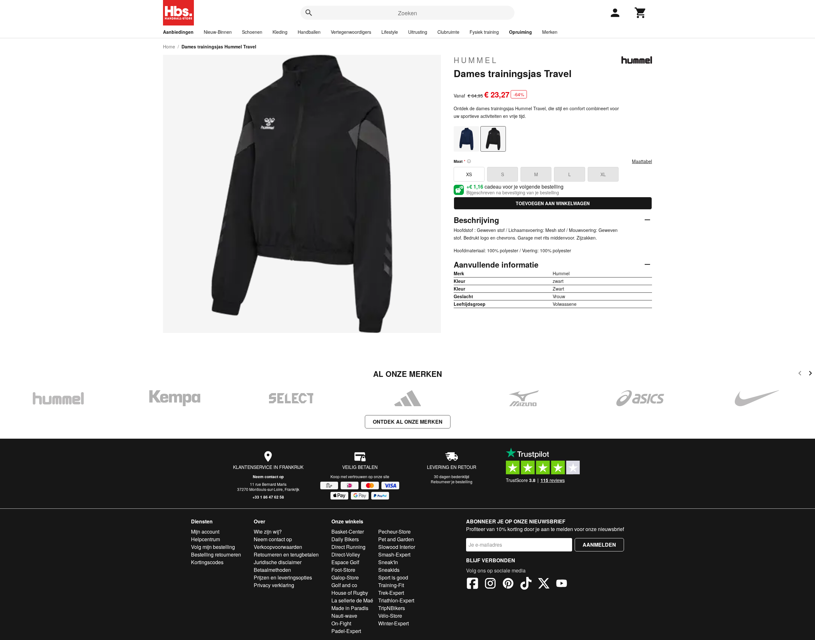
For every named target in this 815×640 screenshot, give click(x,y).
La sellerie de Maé (352, 600)
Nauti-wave (344, 615)
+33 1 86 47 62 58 (268, 497)
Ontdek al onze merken (408, 421)
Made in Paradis (349, 608)
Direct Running (348, 546)
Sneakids (389, 569)
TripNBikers (391, 608)
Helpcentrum (205, 539)
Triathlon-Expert (396, 600)
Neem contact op (268, 476)
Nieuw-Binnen (218, 32)
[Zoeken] (308, 13)
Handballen (309, 32)
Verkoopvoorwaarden (278, 546)
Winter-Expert (393, 623)
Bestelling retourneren (216, 554)
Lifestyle (389, 32)
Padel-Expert (346, 631)
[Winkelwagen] (640, 12)
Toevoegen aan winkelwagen (553, 203)
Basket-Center (347, 531)
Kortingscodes (207, 562)
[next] (810, 374)
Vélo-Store (390, 615)
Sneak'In (388, 562)
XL (603, 174)
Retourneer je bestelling (451, 481)
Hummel (476, 60)
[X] (543, 584)
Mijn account (205, 531)
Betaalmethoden (272, 569)
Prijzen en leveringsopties (283, 577)
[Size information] (469, 161)
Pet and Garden (396, 539)
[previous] (799, 374)
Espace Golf (345, 562)
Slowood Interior (396, 546)
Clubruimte (448, 32)
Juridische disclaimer (277, 562)
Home (169, 46)
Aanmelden (599, 544)
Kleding (280, 32)
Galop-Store (345, 577)
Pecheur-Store (394, 531)
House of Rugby (349, 592)
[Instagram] (490, 584)
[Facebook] (472, 584)
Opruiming (520, 32)
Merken (549, 32)
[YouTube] (561, 584)
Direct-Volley (345, 554)
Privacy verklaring (274, 585)
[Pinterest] (508, 584)
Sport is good (393, 577)
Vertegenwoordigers (351, 32)
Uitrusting (417, 32)
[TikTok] (526, 584)
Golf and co (344, 585)
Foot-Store (343, 569)
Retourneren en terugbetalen (286, 554)
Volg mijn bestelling (213, 546)
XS (469, 174)
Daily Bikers (345, 539)
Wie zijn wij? (268, 531)
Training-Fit (391, 585)
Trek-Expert (391, 592)
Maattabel (642, 161)
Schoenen (252, 32)
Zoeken (407, 13)
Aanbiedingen (178, 32)
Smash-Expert (394, 554)
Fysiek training (484, 32)
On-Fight (341, 623)
